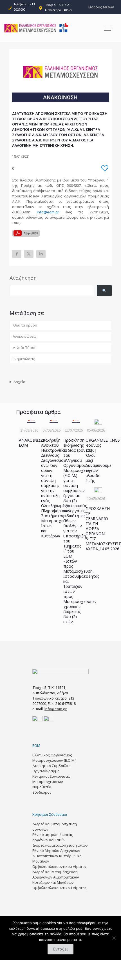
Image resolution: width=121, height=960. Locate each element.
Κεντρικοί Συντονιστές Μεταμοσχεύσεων (51, 779)
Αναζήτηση (23, 278)
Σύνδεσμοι (41, 792)
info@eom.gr (48, 212)
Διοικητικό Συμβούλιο (51, 765)
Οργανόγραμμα (46, 770)
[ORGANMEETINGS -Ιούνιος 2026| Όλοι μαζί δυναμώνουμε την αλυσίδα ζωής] (98, 422)
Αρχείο (19, 381)
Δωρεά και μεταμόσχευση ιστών (60, 845)
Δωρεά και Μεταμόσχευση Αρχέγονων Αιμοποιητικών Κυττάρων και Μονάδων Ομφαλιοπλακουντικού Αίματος (59, 879)
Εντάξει (60, 949)
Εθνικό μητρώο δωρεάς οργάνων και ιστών (52, 837)
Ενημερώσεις (24, 358)
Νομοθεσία (41, 786)
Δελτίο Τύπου (25, 347)
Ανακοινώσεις (25, 336)
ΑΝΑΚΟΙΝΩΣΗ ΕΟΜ (32, 442)
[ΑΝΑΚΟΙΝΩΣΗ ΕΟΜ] (31, 421)
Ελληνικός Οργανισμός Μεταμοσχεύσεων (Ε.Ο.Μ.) (54, 757)
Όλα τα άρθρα (25, 325)
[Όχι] (114, 938)
